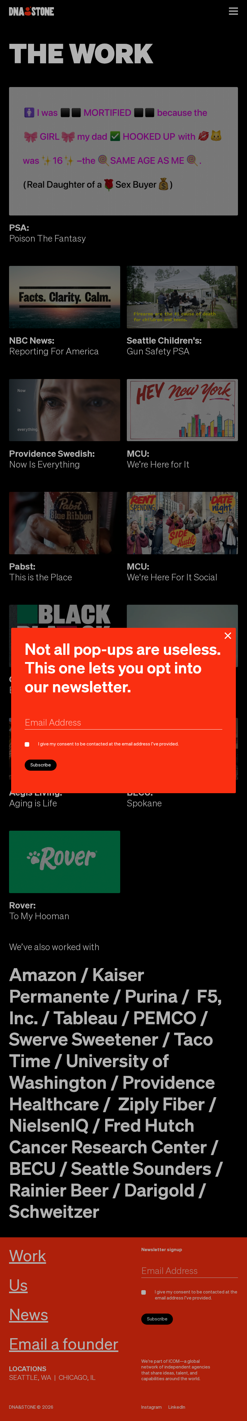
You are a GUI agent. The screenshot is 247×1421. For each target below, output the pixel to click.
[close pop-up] (228, 635)
